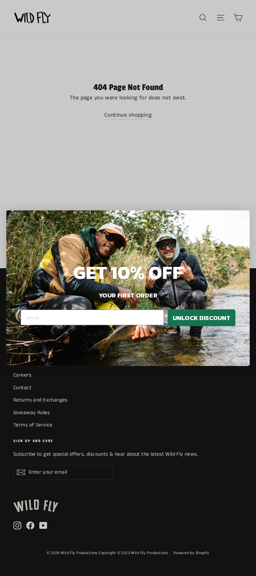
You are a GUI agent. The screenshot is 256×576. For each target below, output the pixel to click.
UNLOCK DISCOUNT (201, 317)
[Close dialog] (241, 218)
